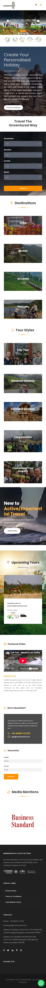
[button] (41, 983)
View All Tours (23, 567)
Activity (7, 161)
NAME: (6, 757)
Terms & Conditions (13, 896)
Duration (7, 150)
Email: (6, 766)
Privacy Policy (10, 891)
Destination (9, 139)
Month (6, 172)
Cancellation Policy (13, 902)
